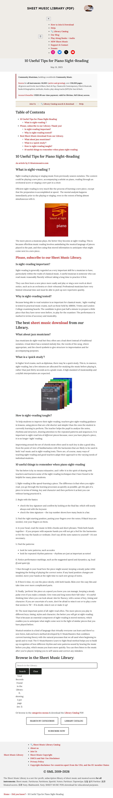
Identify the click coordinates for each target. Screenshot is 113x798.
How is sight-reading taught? (38, 146)
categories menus (40, 712)
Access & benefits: (26, 95)
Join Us (32, 104)
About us (34, 748)
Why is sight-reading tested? (38, 132)
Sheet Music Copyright (41, 755)
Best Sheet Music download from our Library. (41, 136)
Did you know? (19, 794)
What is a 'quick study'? (35, 143)
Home (6, 794)
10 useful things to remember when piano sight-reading (51, 149)
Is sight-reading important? (37, 129)
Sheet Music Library (13, 755)
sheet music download (49, 322)
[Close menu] (48, 19)
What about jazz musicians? (37, 139)
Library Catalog (72, 712)
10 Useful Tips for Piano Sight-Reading (38, 119)
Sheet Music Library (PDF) (50, 8)
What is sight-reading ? (35, 122)
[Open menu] (40, 36)
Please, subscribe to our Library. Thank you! (41, 126)
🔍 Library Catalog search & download (57, 104)
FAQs (81, 104)
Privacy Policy (37, 761)
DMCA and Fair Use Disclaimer (45, 758)
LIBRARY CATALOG (74, 721)
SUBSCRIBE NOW (56, 731)
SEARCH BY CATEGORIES (42, 721)
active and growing (57, 83)
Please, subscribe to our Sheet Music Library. (49, 258)
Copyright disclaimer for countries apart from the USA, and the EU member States (69, 765)
